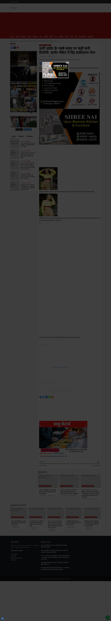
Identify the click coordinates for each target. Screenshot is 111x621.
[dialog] (55, 70)
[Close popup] (67, 62)
